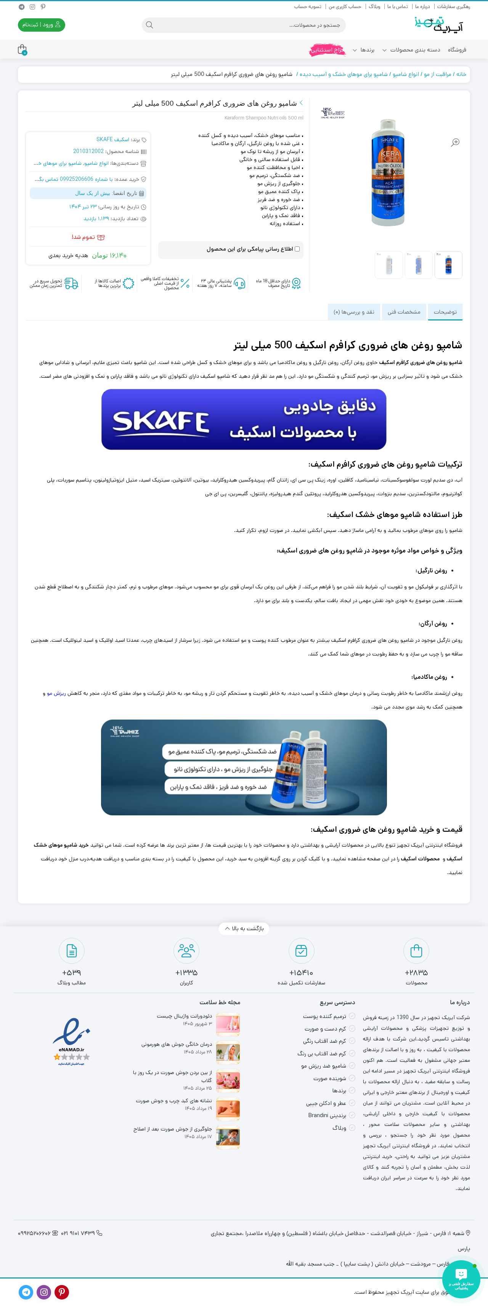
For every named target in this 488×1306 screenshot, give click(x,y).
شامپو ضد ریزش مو (323, 1066)
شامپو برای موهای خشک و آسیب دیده (344, 74)
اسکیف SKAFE (112, 139)
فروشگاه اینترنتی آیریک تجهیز (429, 845)
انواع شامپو (406, 74)
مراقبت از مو (437, 74)
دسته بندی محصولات (414, 50)
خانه (461, 74)
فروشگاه (457, 50)
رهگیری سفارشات (453, 6)
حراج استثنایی (328, 50)
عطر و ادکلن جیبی (326, 1103)
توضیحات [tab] (445, 312)
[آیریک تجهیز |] (439, 25)
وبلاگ (374, 6)
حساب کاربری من (345, 6)
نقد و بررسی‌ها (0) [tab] (354, 312)
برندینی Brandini (327, 1115)
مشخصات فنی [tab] (404, 312)
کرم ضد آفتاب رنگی (324, 1041)
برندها (366, 50)
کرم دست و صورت (325, 1029)
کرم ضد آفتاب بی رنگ (321, 1054)
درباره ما (422, 6)
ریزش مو (56, 693)
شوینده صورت (329, 1078)
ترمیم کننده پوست (324, 1016)
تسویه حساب (307, 6)
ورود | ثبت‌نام (38, 25)
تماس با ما (397, 6)
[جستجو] (149, 25)
